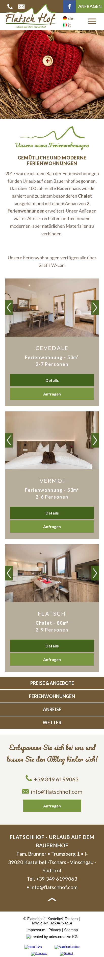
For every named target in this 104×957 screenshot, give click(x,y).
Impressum (36, 930)
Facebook (69, 6)
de (70, 18)
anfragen (52, 393)
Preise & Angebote (52, 683)
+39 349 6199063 (56, 779)
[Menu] (92, 21)
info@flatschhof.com (56, 791)
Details (52, 380)
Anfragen (89, 6)
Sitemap (71, 930)
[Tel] (10, 6)
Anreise (52, 709)
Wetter (52, 722)
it (69, 25)
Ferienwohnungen (52, 696)
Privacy (54, 930)
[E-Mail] (22, 6)
